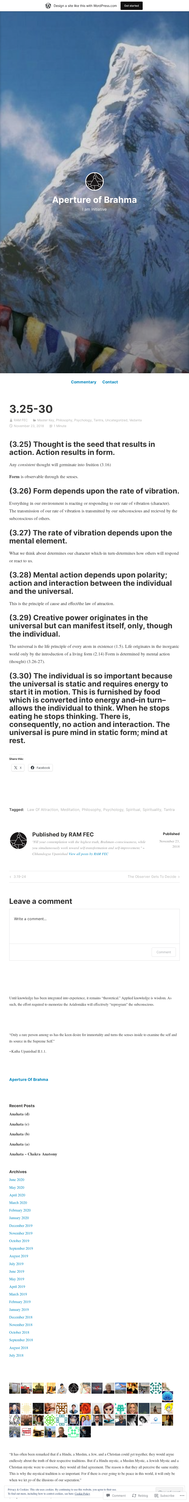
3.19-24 (17, 877)
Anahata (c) (19, 1124)
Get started (131, 5)
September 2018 (21, 1339)
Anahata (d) (19, 1114)
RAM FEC (21, 420)
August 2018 (18, 1347)
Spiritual (133, 809)
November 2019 (20, 1233)
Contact (110, 382)
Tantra (98, 420)
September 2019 (21, 1248)
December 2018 (20, 1317)
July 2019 (16, 1263)
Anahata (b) (19, 1134)
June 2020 (16, 1179)
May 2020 (16, 1187)
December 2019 (20, 1225)
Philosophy (64, 420)
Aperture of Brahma (94, 199)
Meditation (70, 809)
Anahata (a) (19, 1144)
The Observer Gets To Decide (152, 877)
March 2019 (18, 1294)
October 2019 (19, 1240)
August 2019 (18, 1255)
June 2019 (16, 1271)
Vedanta (135, 420)
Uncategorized (116, 420)
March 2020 (18, 1202)
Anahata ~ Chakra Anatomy (33, 1154)
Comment (164, 952)
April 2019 (17, 1286)
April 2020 (17, 1194)
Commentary (83, 382)
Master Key (45, 420)
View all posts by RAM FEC (88, 853)
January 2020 (19, 1217)
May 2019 (16, 1278)
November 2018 (20, 1324)
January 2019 (19, 1309)
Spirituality (152, 809)
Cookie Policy (82, 1493)
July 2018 (16, 1355)
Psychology (83, 420)
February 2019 (20, 1301)
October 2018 (19, 1332)
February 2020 (20, 1210)
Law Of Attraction (42, 809)
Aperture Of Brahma (28, 1079)
